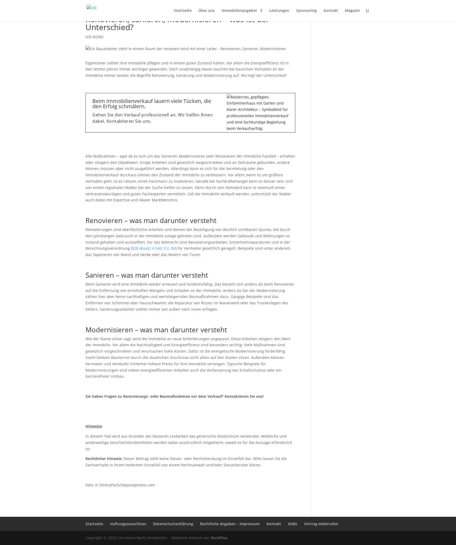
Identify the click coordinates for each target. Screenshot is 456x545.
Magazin (352, 11)
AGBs (292, 523)
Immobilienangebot (239, 11)
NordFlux (218, 537)
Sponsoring (306, 11)
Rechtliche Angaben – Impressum (230, 523)
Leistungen (279, 11)
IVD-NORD (94, 36)
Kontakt (331, 11)
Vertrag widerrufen (321, 523)
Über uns (206, 11)
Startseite (183, 11)
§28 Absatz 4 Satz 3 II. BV (153, 248)
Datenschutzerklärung (173, 523)
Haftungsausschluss (128, 523)
